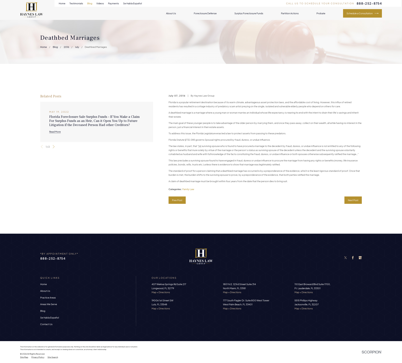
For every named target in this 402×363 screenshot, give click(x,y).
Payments (113, 3)
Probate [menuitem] (320, 13)
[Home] (31, 10)
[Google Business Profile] (360, 257)
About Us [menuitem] (171, 13)
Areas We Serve (48, 304)
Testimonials (76, 3)
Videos (100, 3)
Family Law (188, 189)
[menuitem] (24, 357)
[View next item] (53, 146)
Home (62, 3)
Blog (89, 3)
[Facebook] (352, 257)
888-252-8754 (369, 3)
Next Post (353, 200)
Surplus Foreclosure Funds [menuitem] (248, 13)
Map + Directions (161, 292)
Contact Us (46, 324)
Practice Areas (48, 297)
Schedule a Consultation (360, 13)
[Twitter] (345, 257)
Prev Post (177, 200)
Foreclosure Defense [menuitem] (205, 13)
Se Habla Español (132, 3)
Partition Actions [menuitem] (290, 13)
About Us (45, 290)
